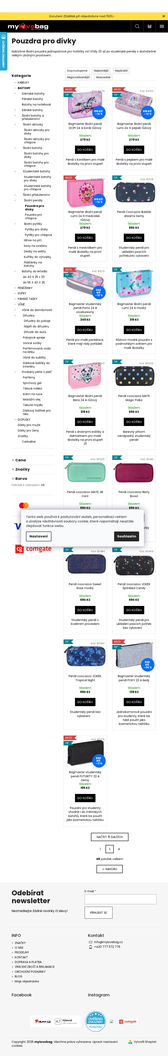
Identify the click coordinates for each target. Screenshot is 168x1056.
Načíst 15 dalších (110, 837)
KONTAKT (21, 957)
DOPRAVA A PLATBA (28, 962)
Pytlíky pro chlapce (38, 235)
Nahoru (111, 869)
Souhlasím (126, 536)
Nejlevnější (101, 71)
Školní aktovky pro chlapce (37, 141)
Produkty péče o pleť (37, 372)
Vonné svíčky (32, 343)
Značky (23, 436)
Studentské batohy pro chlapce (37, 187)
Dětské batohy (32, 110)
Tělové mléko (32, 388)
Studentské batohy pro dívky (37, 178)
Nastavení (39, 536)
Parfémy (29, 377)
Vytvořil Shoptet (145, 1042)
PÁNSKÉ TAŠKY (27, 299)
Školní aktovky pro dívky (37, 132)
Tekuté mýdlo (33, 405)
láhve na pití (33, 240)
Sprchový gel (32, 383)
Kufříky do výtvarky (37, 257)
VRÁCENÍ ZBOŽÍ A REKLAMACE (35, 967)
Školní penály (33, 200)
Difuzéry (29, 315)
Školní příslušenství (36, 195)
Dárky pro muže (29, 425)
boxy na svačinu (35, 246)
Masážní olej (31, 399)
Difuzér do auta (35, 332)
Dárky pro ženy (28, 430)
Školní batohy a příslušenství (33, 117)
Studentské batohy (36, 171)
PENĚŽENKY (25, 288)
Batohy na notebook (36, 104)
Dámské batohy (33, 94)
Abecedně (103, 77)
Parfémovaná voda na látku (37, 350)
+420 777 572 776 (107, 947)
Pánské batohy (32, 99)
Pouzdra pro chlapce (33, 216)
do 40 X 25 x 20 (34, 277)
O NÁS (19, 948)
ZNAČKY (20, 943)
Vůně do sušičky (34, 357)
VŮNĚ (21, 304)
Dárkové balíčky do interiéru (36, 365)
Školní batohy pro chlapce (36, 164)
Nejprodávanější (78, 77)
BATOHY (24, 88)
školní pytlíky (33, 224)
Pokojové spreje (34, 337)
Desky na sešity (35, 251)
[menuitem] (33, 441)
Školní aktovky (33, 124)
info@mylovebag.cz (108, 942)
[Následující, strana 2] (110, 849)
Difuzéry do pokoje (37, 321)
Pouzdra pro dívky (34, 207)
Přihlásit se (98, 913)
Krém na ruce (32, 394)
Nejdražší (121, 71)
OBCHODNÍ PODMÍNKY (30, 972)
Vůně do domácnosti (37, 310)
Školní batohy (32, 148)
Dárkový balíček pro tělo (37, 412)
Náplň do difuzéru (36, 326)
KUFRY (22, 293)
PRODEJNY (22, 952)
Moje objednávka (27, 981)
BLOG (18, 976)
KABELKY (23, 82)
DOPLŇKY (24, 420)
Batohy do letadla (34, 271)
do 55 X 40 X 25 (34, 282)
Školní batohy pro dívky (36, 155)
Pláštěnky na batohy (33, 264)
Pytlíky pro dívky (36, 229)
